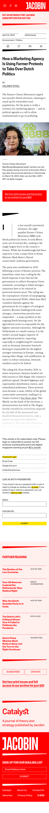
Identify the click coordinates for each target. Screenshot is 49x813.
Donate (36, 672)
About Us (22, 790)
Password (8, 511)
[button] (4, 5)
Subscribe (13, 672)
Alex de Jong (36, 569)
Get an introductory (14, 15)
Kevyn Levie (35, 616)
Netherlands (30, 35)
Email (5, 500)
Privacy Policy (25, 795)
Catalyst (6, 790)
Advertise (7, 795)
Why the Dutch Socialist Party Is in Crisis (13, 604)
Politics (19, 40)
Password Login (9, 457)
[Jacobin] (36, 5)
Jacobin (30, 15)
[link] (16, 5)
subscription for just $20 (16, 18)
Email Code (7, 461)
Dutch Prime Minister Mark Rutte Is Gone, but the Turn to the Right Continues (12, 644)
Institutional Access (11, 470)
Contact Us (38, 790)
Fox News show (29, 398)
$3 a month (35, 448)
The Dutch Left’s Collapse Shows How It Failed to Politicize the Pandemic (11, 622)
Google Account (9, 466)
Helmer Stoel (11, 86)
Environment (8, 40)
